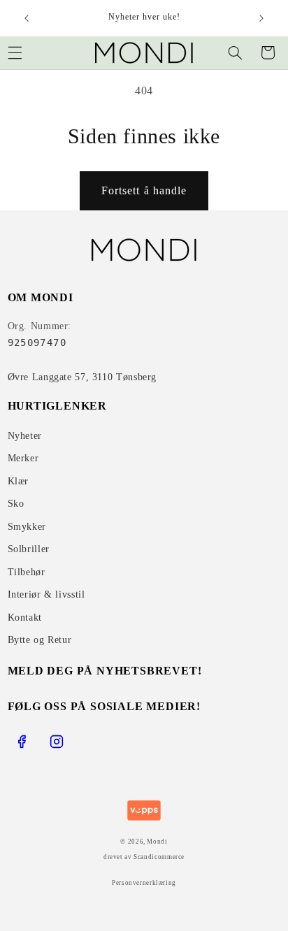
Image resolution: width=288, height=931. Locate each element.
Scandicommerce (159, 856)
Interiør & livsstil (46, 594)
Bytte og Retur (40, 640)
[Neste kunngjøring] (261, 18)
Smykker (27, 526)
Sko (16, 503)
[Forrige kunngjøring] (26, 18)
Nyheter (25, 436)
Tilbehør (26, 572)
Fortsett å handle (144, 190)
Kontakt (25, 617)
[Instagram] (57, 742)
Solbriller (29, 549)
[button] (235, 52)
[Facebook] (22, 742)
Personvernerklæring (144, 882)
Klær (18, 481)
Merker (23, 458)
